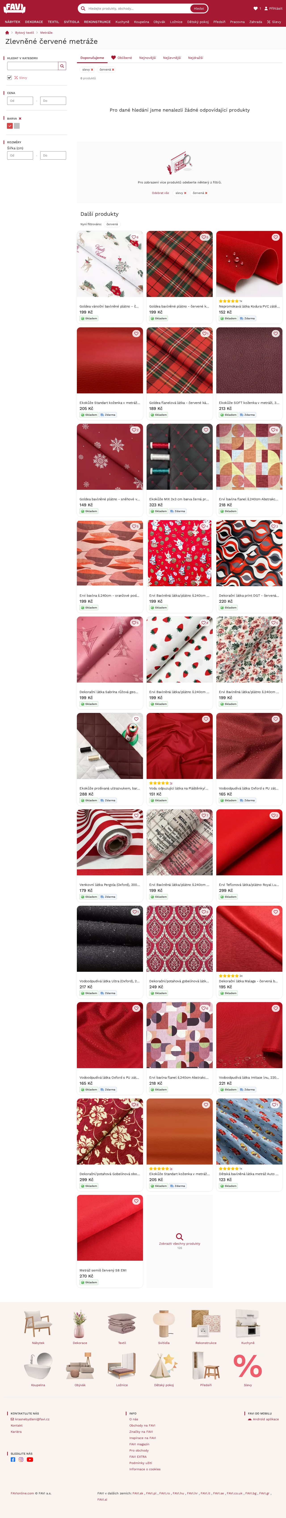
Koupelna (38, 1385)
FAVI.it (206, 1493)
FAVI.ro (165, 1493)
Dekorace (80, 1343)
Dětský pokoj (164, 1385)
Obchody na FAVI (142, 1425)
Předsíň (206, 1385)
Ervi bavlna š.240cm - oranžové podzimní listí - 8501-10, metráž (130, 596)
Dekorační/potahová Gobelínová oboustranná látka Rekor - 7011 (130, 1174)
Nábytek (38, 1343)
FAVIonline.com (22, 1493)
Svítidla (164, 1343)
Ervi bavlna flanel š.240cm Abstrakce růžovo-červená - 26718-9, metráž (206, 1078)
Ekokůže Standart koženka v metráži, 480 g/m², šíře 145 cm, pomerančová (208, 1174)
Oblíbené (125, 58)
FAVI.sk (138, 1493)
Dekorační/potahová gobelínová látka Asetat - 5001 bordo (194, 981)
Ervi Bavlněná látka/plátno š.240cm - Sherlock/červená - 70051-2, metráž (207, 885)
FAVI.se (219, 1493)
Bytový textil (24, 32)
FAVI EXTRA (138, 1456)
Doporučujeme (92, 58)
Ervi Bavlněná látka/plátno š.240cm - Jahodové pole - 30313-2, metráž (205, 692)
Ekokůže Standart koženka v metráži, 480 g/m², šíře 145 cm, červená (134, 403)
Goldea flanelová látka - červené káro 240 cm (185, 403)
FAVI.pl (152, 1493)
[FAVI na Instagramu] (21, 1459)
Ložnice (122, 1385)
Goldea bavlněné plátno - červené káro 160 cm (186, 306)
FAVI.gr (265, 1493)
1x (171, 783)
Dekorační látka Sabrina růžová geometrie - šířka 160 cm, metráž (131, 692)
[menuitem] (13, 22)
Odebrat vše (160, 193)
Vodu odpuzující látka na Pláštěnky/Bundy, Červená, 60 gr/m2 (197, 788)
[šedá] (17, 126)
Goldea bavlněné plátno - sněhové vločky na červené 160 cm (128, 499)
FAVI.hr (193, 1493)
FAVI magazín (139, 1444)
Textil (122, 1343)
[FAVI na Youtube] (30, 1459)
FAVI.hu (179, 1493)
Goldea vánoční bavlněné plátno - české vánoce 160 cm (124, 306)
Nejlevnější (172, 58)
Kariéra (16, 1431)
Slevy (248, 1385)
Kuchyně (247, 1343)
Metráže (46, 32)
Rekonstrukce (206, 1343)
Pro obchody (139, 1450)
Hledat (199, 8)
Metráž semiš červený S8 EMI (103, 1270)
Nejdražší (195, 58)
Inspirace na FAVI (142, 1438)
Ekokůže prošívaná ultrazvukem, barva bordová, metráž (123, 788)
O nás (133, 1419)
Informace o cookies (144, 1469)
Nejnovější (147, 58)
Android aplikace (266, 1419)
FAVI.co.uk (235, 1493)
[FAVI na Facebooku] (13, 1459)
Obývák (80, 1385)
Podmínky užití (140, 1463)
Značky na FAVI (141, 1431)
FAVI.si (102, 1499)
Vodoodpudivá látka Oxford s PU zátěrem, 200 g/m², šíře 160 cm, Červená (137, 1078)
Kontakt (17, 1425)
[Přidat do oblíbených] (276, 237)
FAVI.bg (251, 1493)
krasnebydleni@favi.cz (32, 1419)
